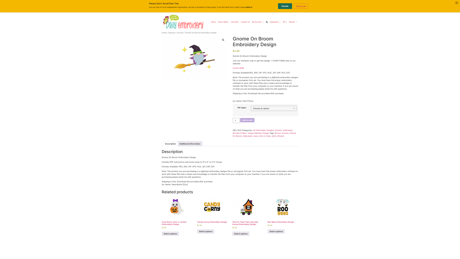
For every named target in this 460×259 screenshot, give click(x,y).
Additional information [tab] (189, 144)
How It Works (223, 22)
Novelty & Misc (239, 133)
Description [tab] (170, 144)
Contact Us (245, 22)
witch (274, 136)
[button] (223, 40)
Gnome (285, 133)
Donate (285, 6)
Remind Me (301, 6)
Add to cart (247, 120)
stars (255, 136)
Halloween (288, 130)
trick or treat (264, 136)
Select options (170, 234)
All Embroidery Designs (263, 130)
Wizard (281, 136)
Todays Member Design (258, 133)
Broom (278, 133)
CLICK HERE (238, 68)
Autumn (180, 33)
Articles (292, 22)
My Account (256, 22)
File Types (242, 108)
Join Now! (235, 22)
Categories (274, 22)
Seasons (171, 33)
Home (213, 22)
